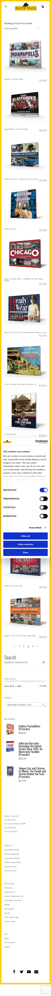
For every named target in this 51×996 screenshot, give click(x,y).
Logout (7, 947)
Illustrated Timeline (13, 900)
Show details (35, 527)
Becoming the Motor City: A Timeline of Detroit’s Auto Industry (21, 179)
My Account (9, 943)
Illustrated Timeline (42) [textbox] (25, 704)
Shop (6, 938)
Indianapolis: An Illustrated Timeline (13, 79)
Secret (7, 913)
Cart (6, 934)
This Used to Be (11, 917)
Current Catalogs (11, 854)
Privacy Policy (10, 867)
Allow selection (25, 544)
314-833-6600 (10, 827)
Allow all (25, 536)
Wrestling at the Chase (10, 229)
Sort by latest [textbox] (11, 28)
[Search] (43, 662)
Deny (25, 552)
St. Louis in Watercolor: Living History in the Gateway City (20, 384)
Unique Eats (9, 921)
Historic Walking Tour (14, 896)
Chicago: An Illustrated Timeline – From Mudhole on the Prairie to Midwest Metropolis (23, 280)
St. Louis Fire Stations (10, 434)
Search (10, 657)
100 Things (9, 884)
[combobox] (22, 28)
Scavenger (9, 909)
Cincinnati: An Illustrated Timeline (13, 586)
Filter (43, 686)
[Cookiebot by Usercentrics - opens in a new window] (36, 441)
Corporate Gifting (12, 858)
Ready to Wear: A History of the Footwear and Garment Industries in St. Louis (25, 332)
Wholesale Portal (11, 850)
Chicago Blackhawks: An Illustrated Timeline (16, 129)
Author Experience (12, 862)
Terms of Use (10, 871)
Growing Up (9, 892)
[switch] (44, 499)
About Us (8, 846)
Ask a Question (11, 831)
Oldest (7, 905)
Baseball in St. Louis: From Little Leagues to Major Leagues (20, 636)
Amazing (8, 888)
